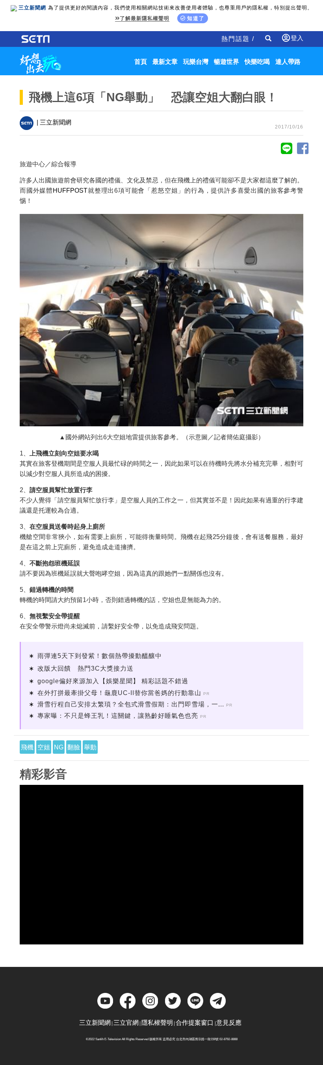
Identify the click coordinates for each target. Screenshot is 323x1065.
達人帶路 (288, 61)
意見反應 (228, 1022)
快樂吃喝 (257, 61)
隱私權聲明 (157, 1022)
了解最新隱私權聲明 (144, 18)
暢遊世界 (226, 61)
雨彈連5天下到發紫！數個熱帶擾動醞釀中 (99, 655)
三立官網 (126, 1022)
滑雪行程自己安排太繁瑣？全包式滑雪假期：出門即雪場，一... (130, 704)
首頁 (140, 61)
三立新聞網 (95, 1022)
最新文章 (165, 61)
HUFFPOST (70, 190)
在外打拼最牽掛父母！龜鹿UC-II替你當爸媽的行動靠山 (119, 693)
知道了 (196, 18)
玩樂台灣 (195, 61)
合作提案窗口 (194, 1022)
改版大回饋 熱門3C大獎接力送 (85, 668)
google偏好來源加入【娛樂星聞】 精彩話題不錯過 (112, 681)
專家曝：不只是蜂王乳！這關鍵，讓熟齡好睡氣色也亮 (117, 715)
